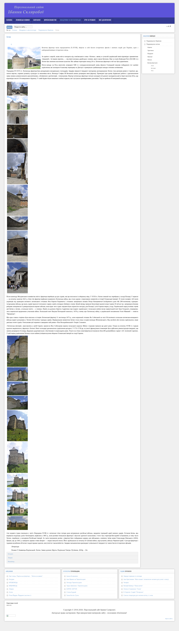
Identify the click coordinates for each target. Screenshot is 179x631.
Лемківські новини (23, 20)
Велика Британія (152, 63)
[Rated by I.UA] (11, 616)
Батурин (10, 554)
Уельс (152, 70)
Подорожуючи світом (153, 44)
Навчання (36, 20)
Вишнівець (11, 561)
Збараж (10, 558)
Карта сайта (168, 619)
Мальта (150, 60)
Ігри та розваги (89, 20)
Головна (9, 20)
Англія (152, 65)
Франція (150, 57)
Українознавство (50, 20)
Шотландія (153, 68)
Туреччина (151, 50)
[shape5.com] (89, 625)
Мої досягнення (105, 20)
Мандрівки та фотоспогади (70, 20)
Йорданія (150, 53)
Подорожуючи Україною (153, 41)
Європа (150, 47)
